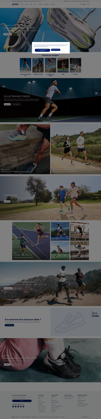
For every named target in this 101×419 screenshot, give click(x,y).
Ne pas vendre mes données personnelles (42, 50)
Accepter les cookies (55, 49)
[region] (51, 48)
